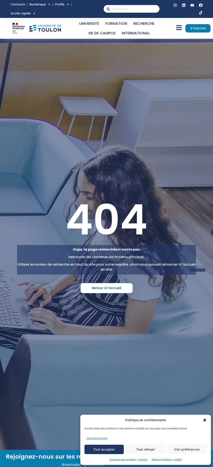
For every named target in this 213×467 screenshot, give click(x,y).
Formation (116, 23)
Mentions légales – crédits (167, 459)
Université (89, 23)
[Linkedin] (183, 5)
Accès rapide (21, 13)
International (136, 33)
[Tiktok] (200, 12)
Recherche (143, 23)
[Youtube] (192, 5)
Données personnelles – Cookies (128, 459)
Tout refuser (145, 449)
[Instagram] (175, 5)
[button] (205, 420)
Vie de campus (102, 33)
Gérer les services (97, 438)
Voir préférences (187, 449)
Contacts (18, 4)
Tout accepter (104, 449)
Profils (59, 4)
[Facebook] (200, 5)
